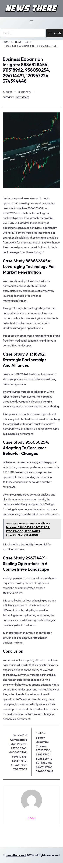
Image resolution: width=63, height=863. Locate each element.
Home (6, 41)
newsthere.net (16, 855)
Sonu (9, 92)
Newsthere (21, 41)
